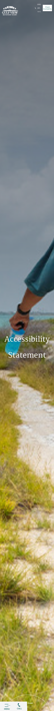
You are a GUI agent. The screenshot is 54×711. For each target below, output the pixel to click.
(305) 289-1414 (39, 8)
